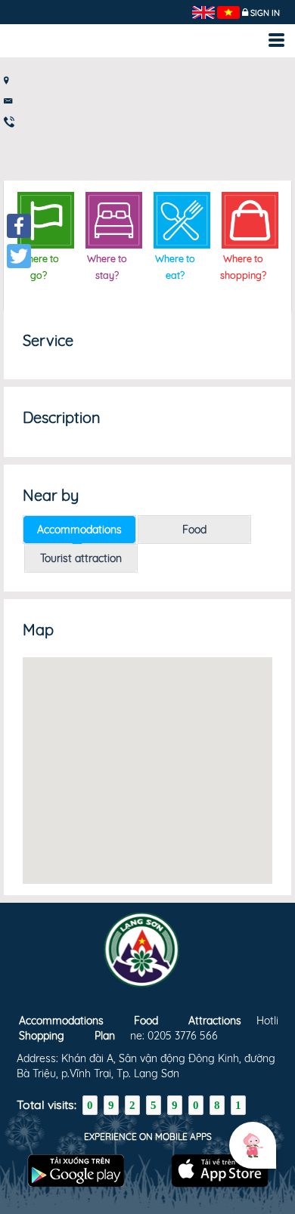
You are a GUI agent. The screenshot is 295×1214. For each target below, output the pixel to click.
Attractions (214, 1020)
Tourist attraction (81, 558)
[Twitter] (19, 256)
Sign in (265, 13)
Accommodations (79, 529)
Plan (105, 1036)
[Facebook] (19, 226)
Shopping (41, 1036)
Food (194, 529)
